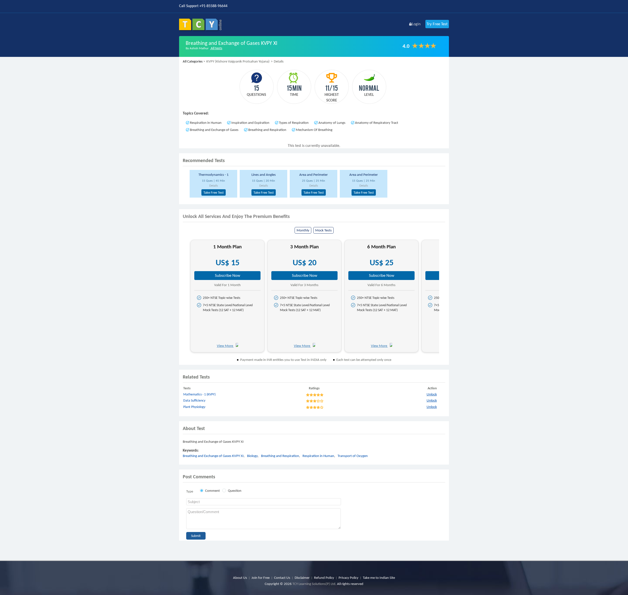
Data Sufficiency (194, 400)
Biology (252, 456)
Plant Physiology (194, 407)
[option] (213, 184)
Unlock (432, 394)
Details (213, 185)
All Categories (193, 61)
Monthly (303, 230)
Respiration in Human (206, 122)
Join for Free (260, 577)
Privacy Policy (348, 577)
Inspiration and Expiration (250, 122)
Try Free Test (437, 23)
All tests (216, 48)
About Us (240, 577)
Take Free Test (213, 192)
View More (225, 345)
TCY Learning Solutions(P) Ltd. (314, 584)
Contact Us (282, 577)
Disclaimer (302, 577)
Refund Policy (324, 577)
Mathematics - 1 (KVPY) (199, 394)
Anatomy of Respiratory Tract (376, 122)
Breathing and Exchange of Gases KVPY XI (213, 456)
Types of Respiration (294, 122)
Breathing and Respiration (267, 129)
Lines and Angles (263, 174)
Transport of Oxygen (353, 456)
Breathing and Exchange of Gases (214, 129)
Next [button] (443, 298)
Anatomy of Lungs (331, 122)
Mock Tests (323, 230)
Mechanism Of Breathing (314, 129)
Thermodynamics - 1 (213, 174)
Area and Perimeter (313, 174)
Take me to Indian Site (379, 577)
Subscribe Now (227, 275)
